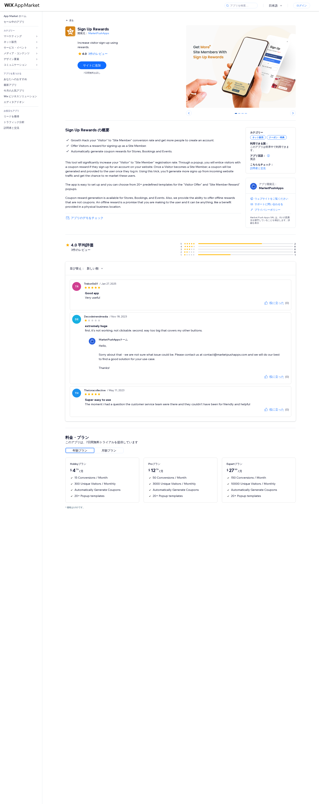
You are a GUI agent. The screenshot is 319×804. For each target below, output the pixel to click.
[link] (21, 16)
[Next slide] (293, 113)
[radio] (80, 450)
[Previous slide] (189, 113)
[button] (268, 155)
